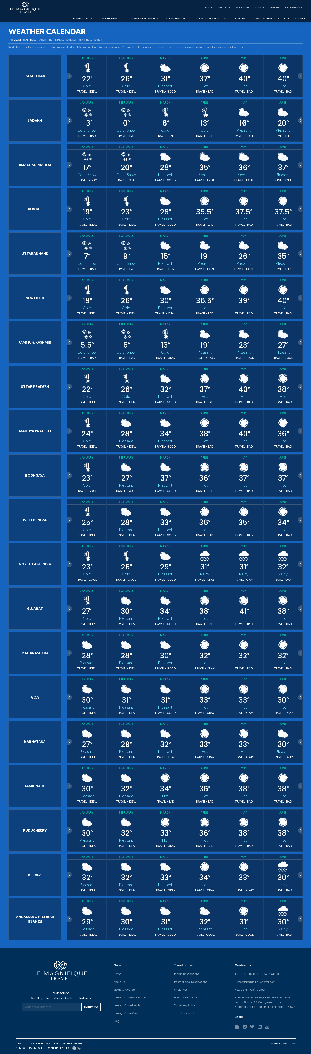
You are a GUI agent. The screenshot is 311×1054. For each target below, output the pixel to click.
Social (239, 1017)
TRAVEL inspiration (143, 18)
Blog (287, 18)
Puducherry (35, 830)
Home (208, 7)
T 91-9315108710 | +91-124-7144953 (257, 974)
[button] (143, 18)
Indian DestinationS (27, 40)
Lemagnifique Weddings (130, 997)
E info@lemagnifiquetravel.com (255, 982)
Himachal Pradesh (34, 165)
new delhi (35, 298)
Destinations (82, 18)
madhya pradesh (35, 431)
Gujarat (35, 608)
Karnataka (35, 742)
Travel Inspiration (185, 1005)
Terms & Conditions (283, 1043)
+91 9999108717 (295, 7)
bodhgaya (35, 475)
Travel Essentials (184, 1013)
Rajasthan (35, 76)
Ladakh (35, 120)
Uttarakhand (35, 253)
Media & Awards (234, 18)
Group (274, 7)
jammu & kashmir (35, 342)
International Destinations (75, 40)
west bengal (35, 520)
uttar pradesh (35, 387)
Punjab (35, 209)
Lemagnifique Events (127, 1005)
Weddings (242, 7)
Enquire (300, 18)
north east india (35, 564)
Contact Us (243, 965)
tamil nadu (35, 786)
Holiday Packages (208, 18)
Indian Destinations (186, 974)
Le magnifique (21, 18)
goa (35, 697)
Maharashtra (35, 653)
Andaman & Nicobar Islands (35, 919)
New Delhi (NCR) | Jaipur (250, 989)
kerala (35, 875)
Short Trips (111, 18)
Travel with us (183, 965)
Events (259, 7)
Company (121, 965)
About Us (224, 7)
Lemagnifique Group (127, 1013)
